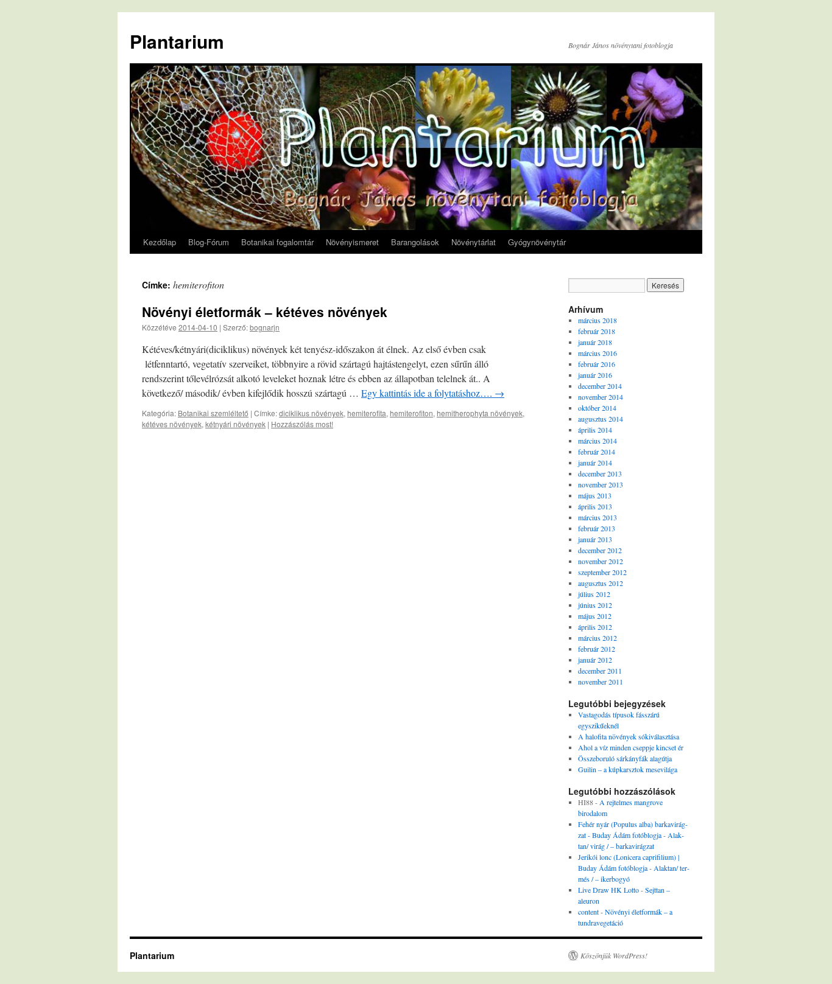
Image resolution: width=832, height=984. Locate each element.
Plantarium (177, 41)
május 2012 (595, 616)
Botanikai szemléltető (213, 413)
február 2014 (596, 451)
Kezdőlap (159, 242)
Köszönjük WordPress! (613, 955)
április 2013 (595, 506)
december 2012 (600, 550)
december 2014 (600, 386)
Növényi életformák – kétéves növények (264, 311)
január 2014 (595, 462)
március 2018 (597, 320)
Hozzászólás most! (302, 424)
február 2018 (596, 331)
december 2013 (600, 473)
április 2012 (595, 627)
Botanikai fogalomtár (277, 242)
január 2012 (595, 660)
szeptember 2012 (602, 572)
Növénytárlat (473, 242)
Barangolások (415, 242)
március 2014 (597, 440)
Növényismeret (352, 242)
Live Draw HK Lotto (608, 890)
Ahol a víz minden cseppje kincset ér (630, 747)
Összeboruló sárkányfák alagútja (625, 758)
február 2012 (596, 649)
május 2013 (595, 495)
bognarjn (265, 327)
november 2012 (600, 561)
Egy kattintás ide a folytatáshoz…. (432, 392)
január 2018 (595, 342)
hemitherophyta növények (480, 413)
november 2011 (600, 681)
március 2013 (597, 517)
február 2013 (596, 528)
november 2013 (600, 484)
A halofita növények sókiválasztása (628, 736)
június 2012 (595, 605)
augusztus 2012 (600, 583)
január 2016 (595, 375)
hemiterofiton (411, 413)
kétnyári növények (235, 424)
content (588, 911)
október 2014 (597, 408)
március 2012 (597, 638)
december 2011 (600, 670)
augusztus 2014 (600, 419)
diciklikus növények (311, 413)
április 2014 (595, 429)
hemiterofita (366, 413)
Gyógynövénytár (537, 242)
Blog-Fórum (208, 242)
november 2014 (600, 397)
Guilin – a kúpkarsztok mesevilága (627, 769)
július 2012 (594, 594)
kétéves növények (172, 424)
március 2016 (597, 353)
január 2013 (595, 539)
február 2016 (596, 364)
